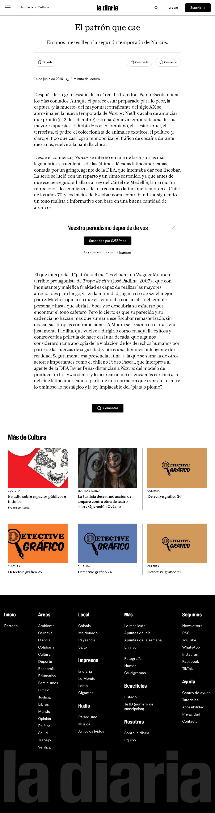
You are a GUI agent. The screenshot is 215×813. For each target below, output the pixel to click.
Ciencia (44, 640)
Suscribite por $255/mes (107, 241)
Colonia (84, 626)
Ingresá (125, 252)
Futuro (43, 690)
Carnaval (45, 633)
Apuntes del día (137, 633)
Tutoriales (190, 700)
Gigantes (85, 693)
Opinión (44, 718)
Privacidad (191, 714)
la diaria (27, 7)
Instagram (190, 654)
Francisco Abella (19, 508)
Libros (43, 704)
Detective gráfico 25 (25, 572)
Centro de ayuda (196, 693)
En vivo (130, 647)
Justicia (44, 697)
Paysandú (86, 640)
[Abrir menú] (7, 7)
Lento (83, 685)
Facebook (190, 661)
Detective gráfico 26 (164, 496)
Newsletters (192, 626)
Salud (43, 733)
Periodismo (87, 717)
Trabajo (44, 740)
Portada (11, 626)
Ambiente (46, 626)
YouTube (189, 640)
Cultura (43, 7)
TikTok (187, 668)
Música (84, 724)
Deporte (45, 661)
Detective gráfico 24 (95, 572)
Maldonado (88, 633)
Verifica (44, 747)
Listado (130, 697)
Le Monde (86, 678)
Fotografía (133, 658)
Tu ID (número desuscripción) (138, 706)
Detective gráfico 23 (164, 572)
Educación (47, 676)
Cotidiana (46, 647)
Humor (130, 665)
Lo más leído (135, 626)
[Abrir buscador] (156, 8)
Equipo (130, 740)
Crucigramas (135, 673)
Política (44, 726)
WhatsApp (191, 647)
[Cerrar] (174, 228)
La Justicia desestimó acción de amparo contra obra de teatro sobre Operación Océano (104, 501)
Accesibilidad (193, 707)
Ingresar (172, 7)
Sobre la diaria (136, 733)
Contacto (190, 721)
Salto (82, 647)
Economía (46, 668)
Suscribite (198, 8)
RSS (185, 633)
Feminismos (48, 683)
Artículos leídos (91, 731)
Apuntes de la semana (143, 640)
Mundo (44, 711)
